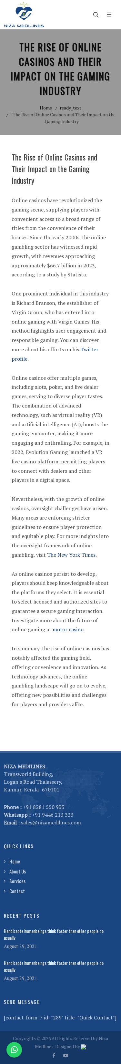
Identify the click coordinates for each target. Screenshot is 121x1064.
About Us (17, 871)
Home (46, 108)
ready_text (70, 108)
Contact (17, 890)
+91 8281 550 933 (44, 807)
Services (17, 880)
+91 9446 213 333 (53, 814)
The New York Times (71, 554)
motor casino (68, 629)
